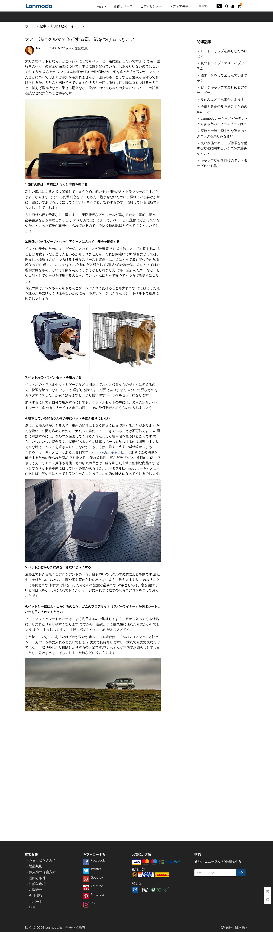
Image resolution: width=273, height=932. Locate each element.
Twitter (96, 869)
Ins (93, 903)
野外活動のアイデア (66, 26)
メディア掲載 (179, 6)
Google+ (97, 877)
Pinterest (97, 894)
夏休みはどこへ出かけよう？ (222, 99)
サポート (35, 901)
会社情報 (35, 895)
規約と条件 (37, 878)
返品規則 (35, 866)
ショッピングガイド (44, 860)
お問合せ (35, 890)
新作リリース (123, 6)
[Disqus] (93, 776)
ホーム (30, 26)
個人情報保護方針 (42, 872)
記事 (43, 26)
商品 (100, 6)
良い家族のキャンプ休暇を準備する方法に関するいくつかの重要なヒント (222, 148)
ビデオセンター (151, 6)
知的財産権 (37, 884)
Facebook (98, 860)
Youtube (97, 886)
